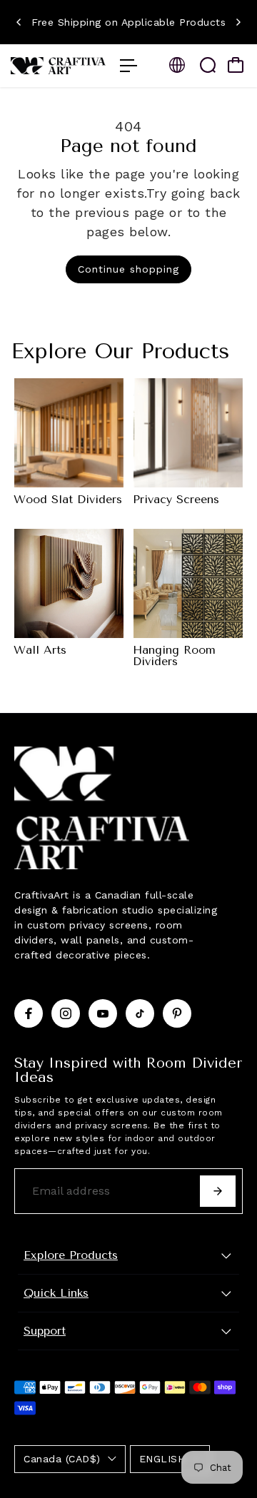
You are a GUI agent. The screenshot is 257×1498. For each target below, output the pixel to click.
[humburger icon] (128, 65)
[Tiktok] (140, 1013)
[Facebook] (28, 1013)
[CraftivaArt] (58, 66)
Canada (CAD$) (62, 1458)
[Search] (207, 65)
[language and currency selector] (177, 65)
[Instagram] (65, 1013)
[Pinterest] (177, 1013)
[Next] (237, 22)
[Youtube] (103, 1013)
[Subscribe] (217, 1191)
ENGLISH (162, 1458)
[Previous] (19, 22)
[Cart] (235, 65)
